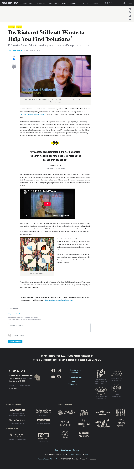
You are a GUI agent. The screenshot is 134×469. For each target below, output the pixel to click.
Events (31, 3)
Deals (50, 3)
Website (79, 454)
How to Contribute (75, 377)
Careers (76, 450)
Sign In (10, 314)
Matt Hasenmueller (15, 50)
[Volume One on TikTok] (130, 15)
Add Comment (15, 341)
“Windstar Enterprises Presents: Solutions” (33, 114)
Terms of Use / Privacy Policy (49, 459)
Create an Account (22, 314)
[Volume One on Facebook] (130, 8)
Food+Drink (41, 3)
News (25, 3)
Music (12, 27)
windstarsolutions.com (65, 300)
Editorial (71, 454)
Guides (56, 3)
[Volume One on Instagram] (130, 12)
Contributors (66, 450)
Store (88, 3)
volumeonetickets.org (50, 300)
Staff (57, 450)
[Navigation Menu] (130, 3)
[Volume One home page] (12, 3)
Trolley (95, 3)
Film (19, 27)
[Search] (124, 3)
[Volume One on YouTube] (130, 19)
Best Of (73, 3)
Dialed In (65, 3)
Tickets (81, 3)
